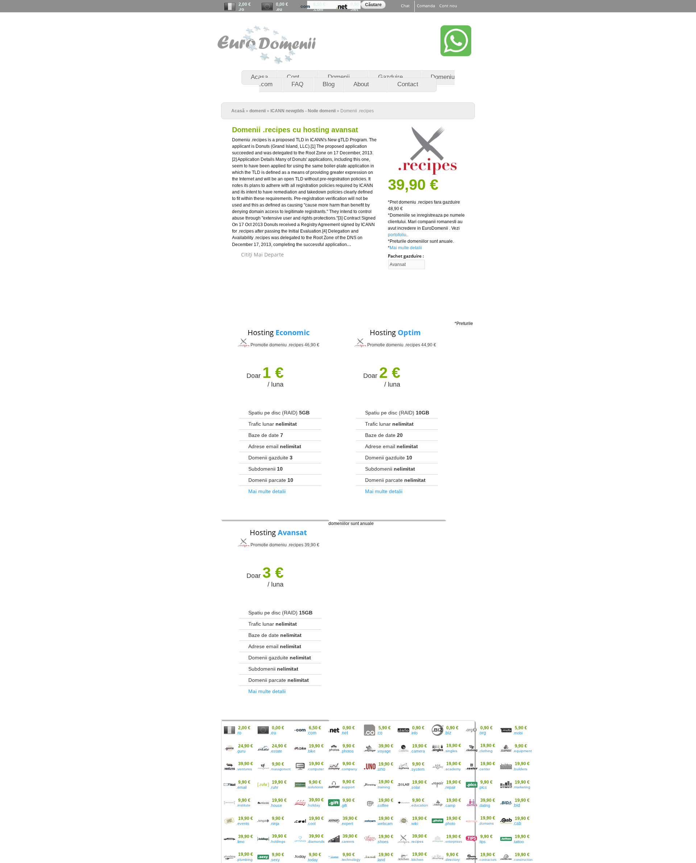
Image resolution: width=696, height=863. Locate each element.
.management (280, 769)
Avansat (292, 532)
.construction (523, 860)
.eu (279, 9)
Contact (403, 84)
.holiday (313, 805)
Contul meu (414, 17)
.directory (452, 860)
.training (383, 787)
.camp (449, 805)
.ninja (274, 823)
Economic (293, 332)
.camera (417, 751)
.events (242, 823)
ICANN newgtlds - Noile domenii (303, 110)
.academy (452, 769)
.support (348, 787)
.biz (447, 733)
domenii (257, 110)
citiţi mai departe (262, 254)
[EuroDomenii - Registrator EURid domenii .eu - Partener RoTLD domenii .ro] (267, 61)
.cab (517, 823)
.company (349, 769)
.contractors (487, 860)
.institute (243, 805)
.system (417, 769)
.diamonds (315, 841)
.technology (350, 860)
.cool (311, 823)
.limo (240, 841)
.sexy (275, 860)
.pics (482, 787)
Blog (329, 84)
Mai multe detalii (406, 247)
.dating (484, 805)
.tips (482, 841)
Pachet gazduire (405, 256)
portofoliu (397, 234)
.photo (449, 823)
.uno (381, 769)
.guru (240, 751)
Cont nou (448, 5)
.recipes (416, 841)
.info (414, 733)
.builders (520, 769)
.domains (486, 823)
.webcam (385, 823)
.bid (516, 805)
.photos (347, 751)
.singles (450, 751)
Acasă (238, 110)
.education (419, 805)
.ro (241, 9)
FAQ (297, 84)
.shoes (383, 841)
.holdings (277, 841)
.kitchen (416, 860)
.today (312, 860)
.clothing (485, 751)
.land (381, 860)
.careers (347, 841)
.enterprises (453, 841)
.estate (276, 751)
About (356, 84)
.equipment (522, 751)
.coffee (383, 805)
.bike (311, 751)
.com (318, 9)
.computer (315, 769)
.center (484, 769)
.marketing (521, 787)
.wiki (414, 823)
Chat (405, 5)
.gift (344, 805)
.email (241, 787)
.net (354, 9)
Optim (409, 332)
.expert (347, 823)
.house (276, 805)
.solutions (315, 787)
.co (379, 732)
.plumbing (244, 860)
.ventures (244, 769)
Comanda (426, 5)
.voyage (384, 751)
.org (482, 733)
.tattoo (518, 841)
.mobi (517, 733)
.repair (450, 787)
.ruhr (274, 787)
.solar (415, 787)
